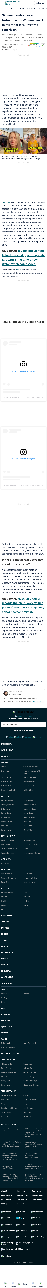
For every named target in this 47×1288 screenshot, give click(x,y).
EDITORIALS (6, 983)
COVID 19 (5, 1045)
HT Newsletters (37, 1207)
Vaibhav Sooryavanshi (9, 1084)
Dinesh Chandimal (8, 802)
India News (31, 8)
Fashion (4, 909)
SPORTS (4, 1001)
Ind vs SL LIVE (29, 798)
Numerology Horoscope (32, 1097)
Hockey (4, 1010)
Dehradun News (30, 816)
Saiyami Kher (28, 1080)
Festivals (27, 909)
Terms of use (36, 1203)
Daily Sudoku (6, 1055)
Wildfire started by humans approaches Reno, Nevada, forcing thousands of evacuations (11, 1190)
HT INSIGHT (6, 1026)
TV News (27, 861)
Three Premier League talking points (11, 1142)
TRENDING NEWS (8, 1072)
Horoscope (5, 875)
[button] (2, 3)
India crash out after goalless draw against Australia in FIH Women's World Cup (10, 1168)
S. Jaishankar (28, 1076)
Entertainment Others (32, 865)
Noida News (28, 833)
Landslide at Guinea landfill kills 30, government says (32, 1167)
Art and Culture (7, 904)
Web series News (7, 865)
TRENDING (5, 934)
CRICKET (4, 774)
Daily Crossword (30, 1055)
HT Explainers (29, 1128)
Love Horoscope (7, 1097)
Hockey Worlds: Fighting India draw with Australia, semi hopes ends (11, 1157)
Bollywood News (7, 852)
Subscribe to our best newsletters (23, 728)
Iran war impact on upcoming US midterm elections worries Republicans (33, 1157)
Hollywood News (30, 852)
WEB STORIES (6, 927)
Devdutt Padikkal (30, 789)
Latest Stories (8, 1137)
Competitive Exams (8, 890)
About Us (4, 1203)
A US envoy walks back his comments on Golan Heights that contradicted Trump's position (34, 1144)
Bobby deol (5, 1093)
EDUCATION (6, 881)
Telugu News (6, 1124)
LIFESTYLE (5, 900)
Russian (6, 202)
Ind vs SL (4, 1088)
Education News (30, 894)
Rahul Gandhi (6, 1080)
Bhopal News (28, 812)
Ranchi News (6, 842)
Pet (2, 921)
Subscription (6, 1211)
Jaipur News (28, 825)
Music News (5, 856)
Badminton (5, 1005)
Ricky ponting (29, 1088)
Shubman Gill (6, 789)
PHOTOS (4, 946)
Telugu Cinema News (9, 861)
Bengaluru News (7, 812)
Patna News (5, 838)
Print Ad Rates (22, 1211)
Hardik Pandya (6, 793)
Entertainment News (9, 1120)
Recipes (26, 913)
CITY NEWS (5, 808)
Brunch (26, 904)
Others (3, 1014)
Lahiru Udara (28, 802)
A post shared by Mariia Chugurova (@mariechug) (23, 397)
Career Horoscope (30, 1093)
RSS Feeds (20, 1216)
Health (3, 913)
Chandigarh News (7, 816)
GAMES (4, 1051)
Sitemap (4, 1216)
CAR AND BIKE (7, 989)
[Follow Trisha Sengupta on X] (20, 49)
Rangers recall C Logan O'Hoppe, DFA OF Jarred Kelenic (11, 1178)
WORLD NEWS (7, 762)
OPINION (5, 977)
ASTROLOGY (6, 871)
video (18, 270)
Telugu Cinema (29, 1116)
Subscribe (40, 3)
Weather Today (22, 1207)
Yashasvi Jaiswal (29, 793)
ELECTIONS (5, 1032)
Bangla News (28, 1120)
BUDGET (4, 958)
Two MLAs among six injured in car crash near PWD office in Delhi (34, 1178)
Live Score (5, 783)
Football (26, 1005)
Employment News (31, 890)
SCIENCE (4, 970)
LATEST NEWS (6, 756)
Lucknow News (29, 829)
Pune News (28, 838)
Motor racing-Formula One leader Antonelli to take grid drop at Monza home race (34, 1189)
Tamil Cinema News (31, 856)
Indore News (6, 825)
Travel (26, 917)
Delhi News (5, 821)
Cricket (21, 8)
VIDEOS (4, 952)
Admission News (7, 886)
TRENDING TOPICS (8, 1103)
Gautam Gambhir (30, 1084)
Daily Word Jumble (8, 1059)
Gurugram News (30, 821)
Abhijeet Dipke (6, 1076)
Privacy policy (6, 1207)
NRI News (5, 1128)
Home (4, 8)
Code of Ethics (37, 1211)
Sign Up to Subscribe (23, 740)
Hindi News (28, 1124)
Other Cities (28, 842)
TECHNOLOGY (7, 995)
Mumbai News (6, 833)
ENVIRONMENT (7, 964)
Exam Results (6, 894)
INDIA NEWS (6, 768)
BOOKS (4, 1020)
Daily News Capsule (9, 734)
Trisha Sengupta (10, 50)
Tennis (26, 1010)
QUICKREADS (6, 1038)
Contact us (21, 1203)
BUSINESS (5, 940)
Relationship (5, 917)
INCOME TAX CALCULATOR (12, 1065)
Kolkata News (6, 829)
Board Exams (28, 886)
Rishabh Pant (6, 798)
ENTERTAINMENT (8, 848)
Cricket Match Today (31, 778)
